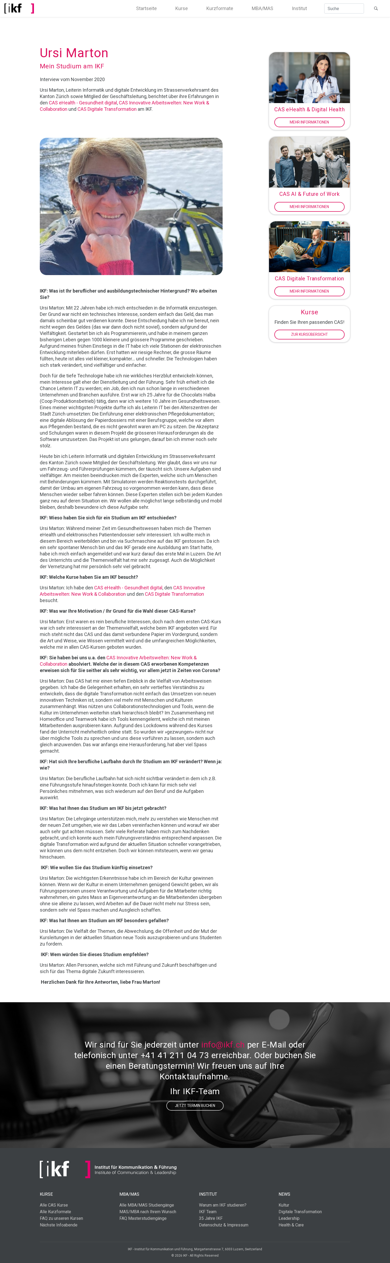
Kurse (181, 8)
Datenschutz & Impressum (223, 1224)
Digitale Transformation (300, 1211)
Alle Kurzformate (55, 1211)
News (284, 1194)
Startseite (146, 8)
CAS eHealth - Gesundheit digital (83, 102)
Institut (299, 8)
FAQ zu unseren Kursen (61, 1218)
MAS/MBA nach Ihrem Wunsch (147, 1211)
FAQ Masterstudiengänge (143, 1218)
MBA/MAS (262, 8)
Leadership (289, 1218)
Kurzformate (219, 8)
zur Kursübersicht (309, 334)
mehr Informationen (309, 122)
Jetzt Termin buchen (195, 1105)
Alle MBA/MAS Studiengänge (146, 1205)
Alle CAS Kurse (54, 1205)
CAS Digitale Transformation (107, 109)
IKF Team (207, 1211)
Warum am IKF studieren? (222, 1205)
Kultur (284, 1205)
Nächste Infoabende (58, 1224)
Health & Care (291, 1224)
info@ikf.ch (223, 1045)
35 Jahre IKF (211, 1218)
